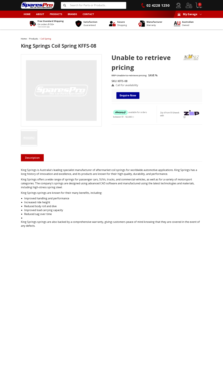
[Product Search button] (64, 5)
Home (24, 38)
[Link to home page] (37, 5)
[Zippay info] (184, 117)
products (33, 38)
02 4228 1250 (158, 5)
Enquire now (128, 95)
